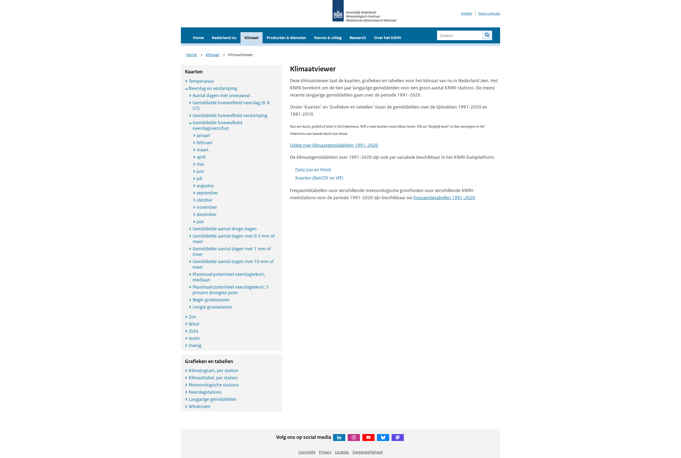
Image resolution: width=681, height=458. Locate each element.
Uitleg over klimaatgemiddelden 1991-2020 (334, 145)
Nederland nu (224, 37)
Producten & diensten (286, 37)
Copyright (306, 452)
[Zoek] (487, 35)
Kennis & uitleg (328, 37)
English (466, 13)
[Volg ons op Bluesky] (383, 437)
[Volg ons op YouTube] (368, 437)
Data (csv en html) (313, 170)
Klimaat (251, 37)
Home (198, 37)
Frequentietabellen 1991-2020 (444, 198)
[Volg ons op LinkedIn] (339, 437)
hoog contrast (489, 13)
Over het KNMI (387, 37)
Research (358, 37)
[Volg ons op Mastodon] (398, 437)
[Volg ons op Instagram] (354, 437)
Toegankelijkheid (367, 452)
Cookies (342, 452)
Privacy (325, 452)
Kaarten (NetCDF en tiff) (319, 178)
